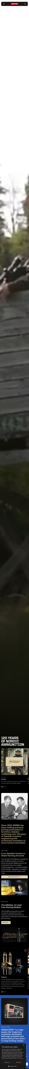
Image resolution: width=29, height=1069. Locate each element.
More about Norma (13, 876)
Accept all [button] (7, 1062)
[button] (13, 1066)
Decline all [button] (18, 1062)
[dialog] (13, 1056)
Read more (5, 922)
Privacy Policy (20, 1058)
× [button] (23, 1045)
